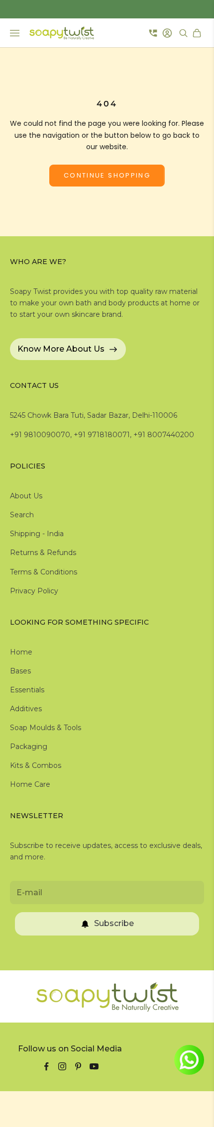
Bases (20, 670)
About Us (26, 495)
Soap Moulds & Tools (45, 727)
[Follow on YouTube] (94, 1066)
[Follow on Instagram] (62, 1066)
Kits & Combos (35, 765)
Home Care (30, 784)
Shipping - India (37, 533)
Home (21, 652)
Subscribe (114, 923)
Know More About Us (61, 349)
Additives (26, 708)
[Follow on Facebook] (46, 1066)
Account (168, 33)
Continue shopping (107, 175)
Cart (198, 33)
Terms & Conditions (43, 571)
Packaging (28, 746)
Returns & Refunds (43, 552)
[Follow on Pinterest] (78, 1066)
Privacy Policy (34, 590)
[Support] (153, 33)
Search (22, 514)
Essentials (27, 689)
